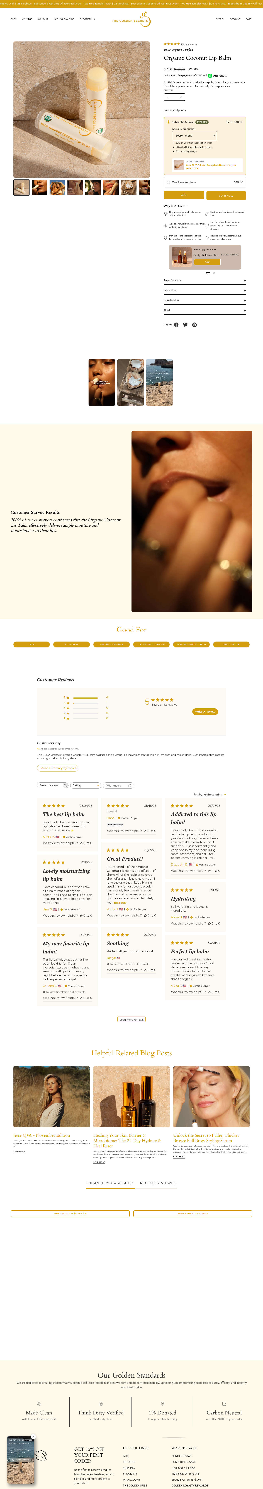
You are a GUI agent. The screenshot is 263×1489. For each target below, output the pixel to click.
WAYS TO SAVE (184, 1448)
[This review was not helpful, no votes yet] (88, 843)
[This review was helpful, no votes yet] (81, 843)
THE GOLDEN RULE (135, 1485)
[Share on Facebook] (176, 324)
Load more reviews (131, 1019)
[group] (131, 1115)
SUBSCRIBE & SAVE (184, 1462)
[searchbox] (49, 785)
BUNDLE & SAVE (182, 1456)
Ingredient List (171, 300)
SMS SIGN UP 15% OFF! (186, 1473)
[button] (27, 19)
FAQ (125, 1456)
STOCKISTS (130, 1473)
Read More (19, 1151)
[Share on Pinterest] (194, 324)
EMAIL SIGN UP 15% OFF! (187, 1479)
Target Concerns (172, 280)
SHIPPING (129, 1468)
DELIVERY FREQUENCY (183, 129)
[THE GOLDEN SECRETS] (131, 19)
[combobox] (85, 785)
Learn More (170, 290)
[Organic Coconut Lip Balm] (21, 187)
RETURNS (129, 1462)
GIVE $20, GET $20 (183, 1468)
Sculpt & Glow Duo (206, 255)
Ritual (167, 310)
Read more (120, 902)
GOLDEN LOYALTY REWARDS (190, 1485)
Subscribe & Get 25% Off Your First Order (72, 3)
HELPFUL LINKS (135, 1448)
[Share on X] (185, 324)
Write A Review (205, 711)
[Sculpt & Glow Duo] (182, 257)
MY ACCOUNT (131, 1479)
